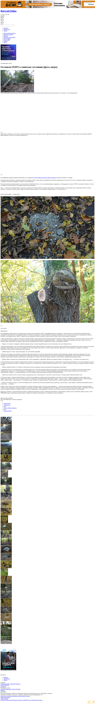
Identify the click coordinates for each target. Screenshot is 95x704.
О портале (3, 686)
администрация (7, 411)
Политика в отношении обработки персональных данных (15, 696)
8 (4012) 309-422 (5, 685)
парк (5, 406)
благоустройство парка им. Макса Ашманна (45, 177)
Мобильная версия (5, 697)
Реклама (3, 690)
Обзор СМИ (7, 40)
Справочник (7, 29)
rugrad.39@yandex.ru (15, 684)
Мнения (6, 36)
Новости (6, 28)
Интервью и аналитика (9, 37)
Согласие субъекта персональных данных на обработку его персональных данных (21, 700)
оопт (5, 409)
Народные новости (8, 34)
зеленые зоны (7, 403)
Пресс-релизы (7, 38)
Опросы (6, 41)
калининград (7, 405)
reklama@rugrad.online (6, 689)
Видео (5, 42)
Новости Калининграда (10, 33)
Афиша (5, 30)
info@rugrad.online (5, 684)
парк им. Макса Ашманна (10, 408)
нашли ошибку (4, 698)
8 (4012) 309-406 (16, 689)
